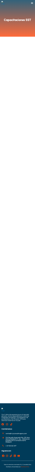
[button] (32, 3)
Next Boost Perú (25, 466)
